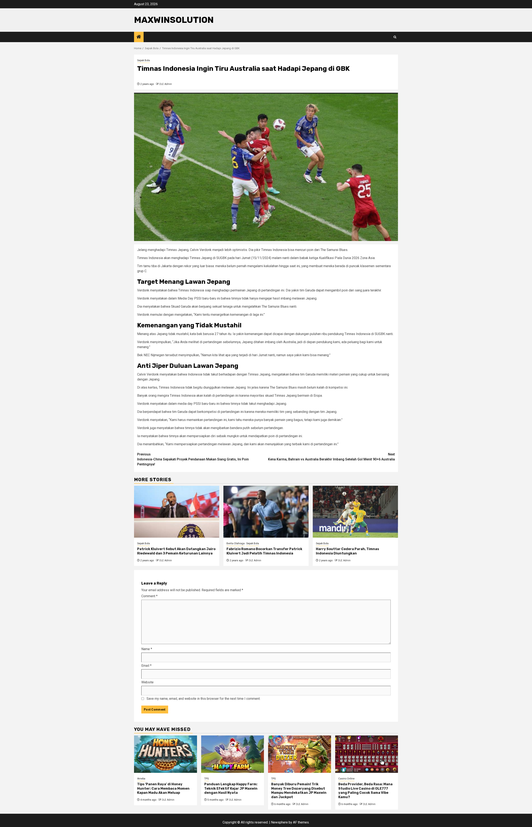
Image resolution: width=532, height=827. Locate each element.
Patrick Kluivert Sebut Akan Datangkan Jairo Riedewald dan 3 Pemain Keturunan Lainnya (176, 551)
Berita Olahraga (236, 543)
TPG (206, 778)
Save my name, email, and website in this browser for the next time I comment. (203, 699)
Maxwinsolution (174, 20)
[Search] (395, 37)
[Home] (139, 37)
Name (146, 649)
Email (146, 666)
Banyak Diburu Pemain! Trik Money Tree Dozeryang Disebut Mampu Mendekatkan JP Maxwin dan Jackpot (298, 790)
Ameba (141, 778)
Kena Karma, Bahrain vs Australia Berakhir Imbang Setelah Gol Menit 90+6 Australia (331, 456)
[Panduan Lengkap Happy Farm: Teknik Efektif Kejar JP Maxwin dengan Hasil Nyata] (232, 754)
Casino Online (346, 778)
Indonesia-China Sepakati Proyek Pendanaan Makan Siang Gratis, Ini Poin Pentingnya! (193, 459)
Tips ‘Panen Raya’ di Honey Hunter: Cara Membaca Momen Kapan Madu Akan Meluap (163, 788)
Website (147, 682)
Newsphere (279, 822)
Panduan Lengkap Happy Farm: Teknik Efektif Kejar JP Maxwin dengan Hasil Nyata (230, 788)
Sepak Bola (143, 60)
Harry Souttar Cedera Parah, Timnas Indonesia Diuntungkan (347, 551)
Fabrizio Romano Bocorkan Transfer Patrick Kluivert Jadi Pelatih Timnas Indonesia (264, 551)
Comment (149, 596)
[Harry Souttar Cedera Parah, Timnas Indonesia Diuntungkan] (355, 512)
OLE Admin (165, 84)
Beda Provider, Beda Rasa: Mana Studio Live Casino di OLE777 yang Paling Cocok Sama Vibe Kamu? (365, 790)
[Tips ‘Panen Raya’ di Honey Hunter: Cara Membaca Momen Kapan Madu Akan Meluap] (165, 754)
